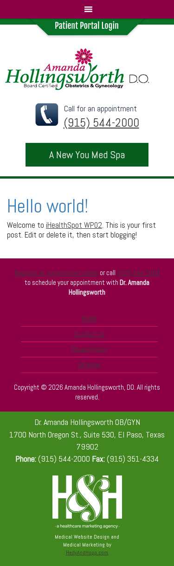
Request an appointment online (56, 272)
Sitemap (89, 364)
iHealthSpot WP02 (74, 225)
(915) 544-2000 (138, 272)
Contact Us (89, 333)
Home (89, 318)
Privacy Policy (89, 349)
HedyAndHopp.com (87, 552)
